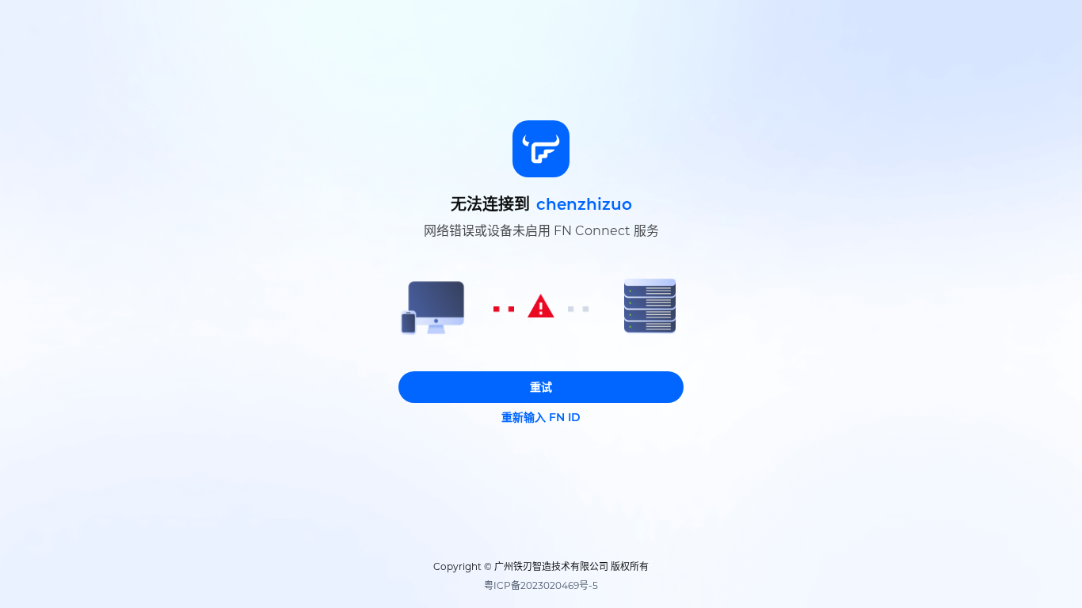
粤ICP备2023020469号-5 (541, 585)
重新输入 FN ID (541, 417)
